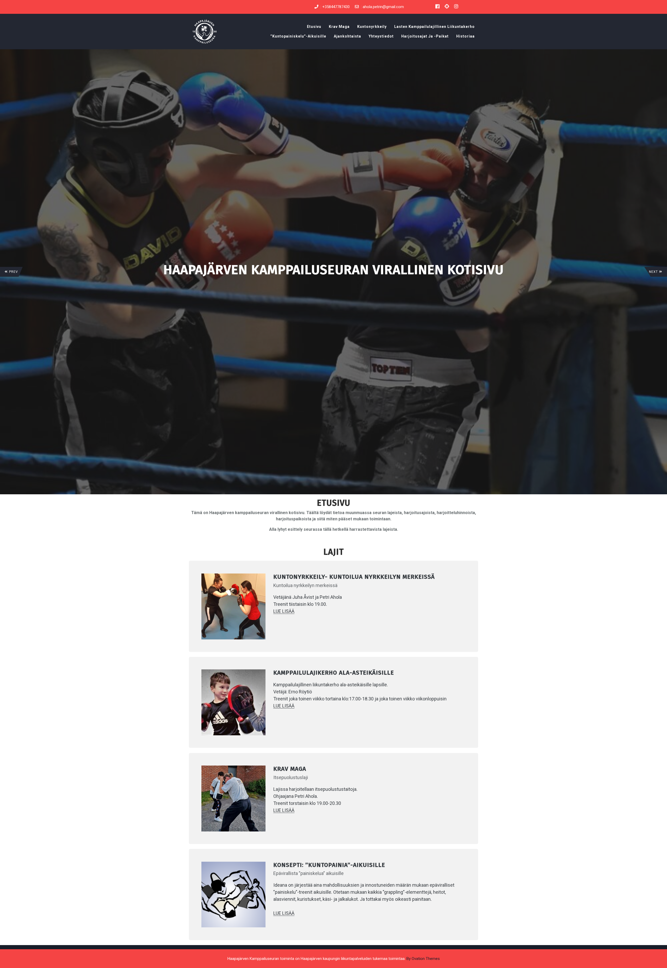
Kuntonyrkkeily (372, 26)
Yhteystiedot (381, 36)
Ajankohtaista (347, 36)
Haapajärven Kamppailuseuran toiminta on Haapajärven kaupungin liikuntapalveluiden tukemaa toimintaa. (333, 958)
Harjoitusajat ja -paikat (425, 36)
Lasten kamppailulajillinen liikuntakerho (434, 26)
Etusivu (314, 26)
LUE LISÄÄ (283, 611)
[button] (11, 271)
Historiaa (465, 36)
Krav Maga (339, 26)
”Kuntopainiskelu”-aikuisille (298, 36)
